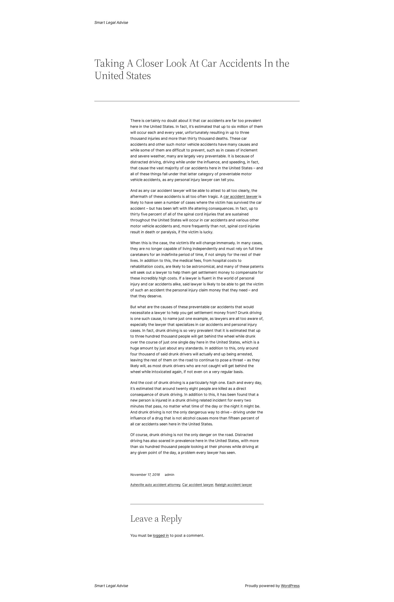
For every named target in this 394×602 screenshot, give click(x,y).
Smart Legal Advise (111, 22)
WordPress (290, 586)
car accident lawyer (240, 196)
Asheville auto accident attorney (155, 485)
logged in (161, 535)
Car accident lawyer (197, 485)
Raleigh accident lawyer (233, 485)
